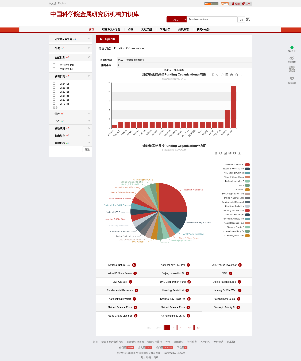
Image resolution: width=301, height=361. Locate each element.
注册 (247, 3)
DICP (224, 273)
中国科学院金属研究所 (148, 353)
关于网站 (205, 341)
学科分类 (165, 29)
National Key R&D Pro (173, 265)
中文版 (52, 3)
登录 (237, 3)
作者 (130, 29)
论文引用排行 (154, 341)
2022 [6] (64, 91)
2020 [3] (64, 99)
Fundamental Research (120, 290)
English (62, 3)
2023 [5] (64, 87)
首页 (91, 29)
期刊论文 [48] (67, 64)
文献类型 (146, 29)
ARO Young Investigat (224, 265)
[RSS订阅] (211, 3)
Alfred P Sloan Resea (120, 273)
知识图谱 (183, 29)
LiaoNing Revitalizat (173, 290)
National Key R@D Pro (172, 298)
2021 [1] (64, 95)
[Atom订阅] (225, 3)
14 (134, 265)
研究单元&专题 (111, 29)
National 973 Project (120, 298)
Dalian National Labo (224, 281)
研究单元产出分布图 (112, 341)
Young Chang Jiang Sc (119, 315)
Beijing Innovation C (173, 273)
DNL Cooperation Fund (173, 281)
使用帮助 (218, 341)
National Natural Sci (119, 265)
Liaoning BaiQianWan (225, 290)
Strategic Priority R (224, 307)
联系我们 (232, 341)
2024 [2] (64, 83)
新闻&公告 (203, 29)
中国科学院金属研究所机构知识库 (94, 14)
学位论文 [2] (66, 68)
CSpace (181, 353)
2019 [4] (64, 103)
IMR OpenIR (107, 39)
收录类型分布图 (135, 341)
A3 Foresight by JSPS (173, 315)
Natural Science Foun (120, 307)
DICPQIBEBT (120, 281)
